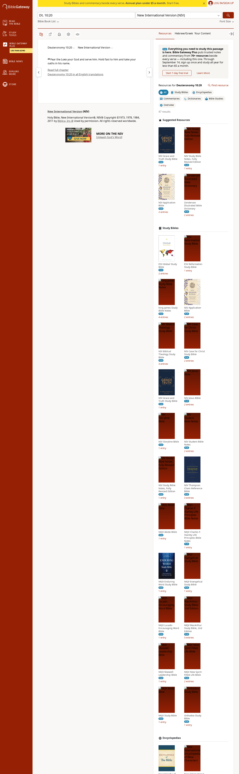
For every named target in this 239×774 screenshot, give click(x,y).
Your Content (202, 33)
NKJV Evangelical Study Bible (193, 583)
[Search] (228, 15)
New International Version (64, 111)
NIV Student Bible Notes (194, 443)
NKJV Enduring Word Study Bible (168, 583)
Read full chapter (58, 70)
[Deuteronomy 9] (38, 72)
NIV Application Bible (167, 204)
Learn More (203, 73)
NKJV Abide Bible (168, 532)
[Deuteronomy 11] (149, 72)
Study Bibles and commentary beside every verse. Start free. (121, 3)
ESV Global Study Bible (168, 266)
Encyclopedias (172, 738)
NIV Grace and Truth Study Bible (168, 157)
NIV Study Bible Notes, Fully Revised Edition (192, 159)
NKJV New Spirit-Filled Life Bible (193, 673)
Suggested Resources (176, 120)
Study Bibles (171, 228)
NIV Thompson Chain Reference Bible (193, 488)
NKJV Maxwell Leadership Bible (168, 673)
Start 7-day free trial (177, 73)
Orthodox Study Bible (192, 717)
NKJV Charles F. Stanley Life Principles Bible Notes (192, 536)
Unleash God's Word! (109, 137)
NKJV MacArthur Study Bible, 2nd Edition (193, 628)
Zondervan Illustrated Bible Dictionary (193, 205)
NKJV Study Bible (168, 715)
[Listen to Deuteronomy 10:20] (77, 34)
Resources (165, 33)
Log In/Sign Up (224, 3)
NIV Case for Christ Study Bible (194, 353)
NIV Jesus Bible (192, 398)
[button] (220, 3)
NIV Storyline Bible (169, 441)
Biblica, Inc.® (65, 121)
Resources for (180, 85)
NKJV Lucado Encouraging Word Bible (169, 628)
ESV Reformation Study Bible (193, 266)
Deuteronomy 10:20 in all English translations (75, 74)
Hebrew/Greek (184, 33)
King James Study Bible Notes (168, 309)
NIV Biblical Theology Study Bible (167, 354)
